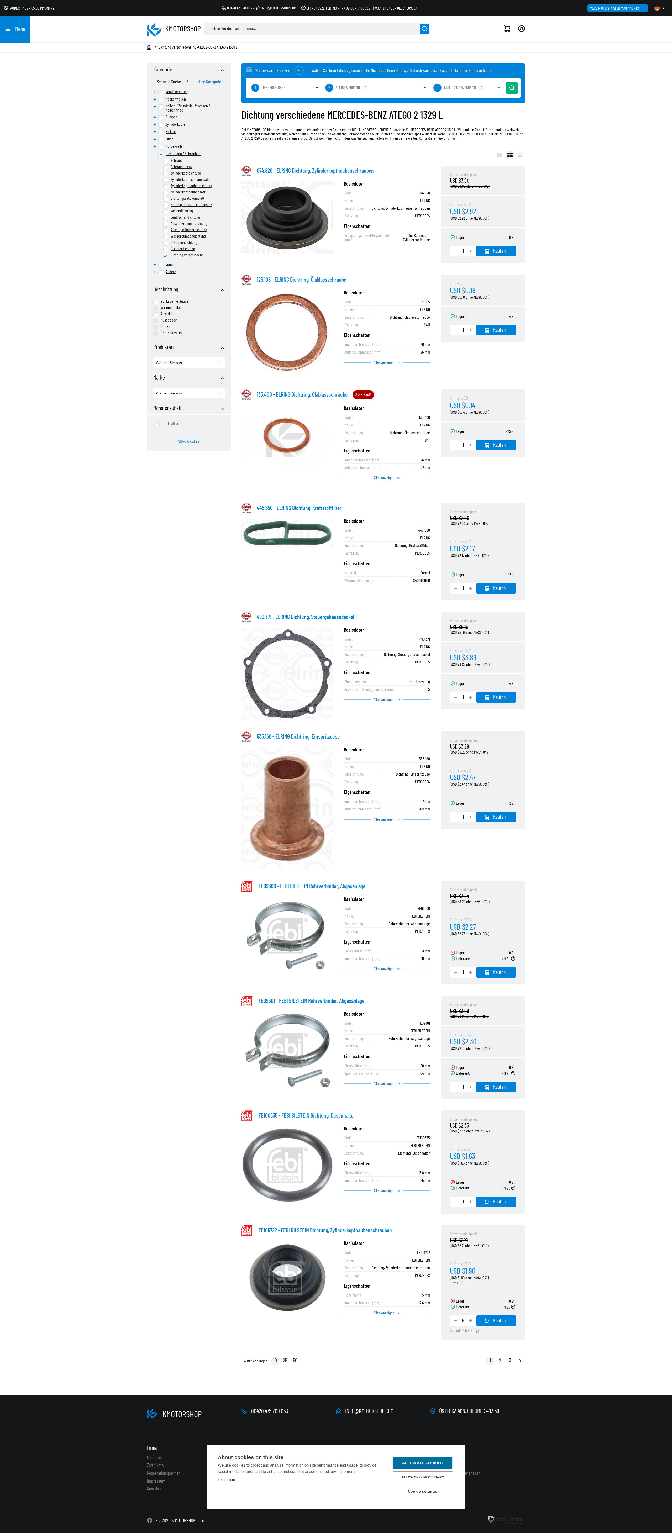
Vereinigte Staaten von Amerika (615, 8)
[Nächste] (520, 1361)
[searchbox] (180, 363)
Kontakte (154, 1489)
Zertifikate (155, 1465)
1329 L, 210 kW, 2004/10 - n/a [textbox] (464, 88)
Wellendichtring (182, 211)
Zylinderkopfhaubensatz (188, 192)
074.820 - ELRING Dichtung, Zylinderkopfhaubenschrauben (315, 171)
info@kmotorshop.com (278, 8)
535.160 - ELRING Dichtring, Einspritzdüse (298, 737)
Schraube (178, 161)
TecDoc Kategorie (207, 82)
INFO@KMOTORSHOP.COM (369, 1411)
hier (452, 138)
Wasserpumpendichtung (188, 236)
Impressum (156, 1481)
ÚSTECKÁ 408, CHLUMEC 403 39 (469, 1411)
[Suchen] (424, 29)
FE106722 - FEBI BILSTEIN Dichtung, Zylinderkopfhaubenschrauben (325, 1230)
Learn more (226, 1480)
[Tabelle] (510, 155)
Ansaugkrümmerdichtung (189, 230)
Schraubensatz (181, 167)
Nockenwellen (176, 99)
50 (295, 1360)
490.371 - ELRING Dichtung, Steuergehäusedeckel (305, 617)
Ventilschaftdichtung (185, 217)
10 (275, 1360)
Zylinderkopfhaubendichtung (191, 186)
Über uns (154, 1457)
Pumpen (171, 117)
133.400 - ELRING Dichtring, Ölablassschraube (302, 395)
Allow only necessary (423, 1477)
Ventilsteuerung (177, 92)
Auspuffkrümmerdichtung (189, 224)
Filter (169, 139)
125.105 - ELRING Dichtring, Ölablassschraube (301, 280)
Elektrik (171, 132)
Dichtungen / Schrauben (183, 154)
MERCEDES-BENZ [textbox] (273, 88)
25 (285, 1360)
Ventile (170, 264)
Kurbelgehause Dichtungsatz (191, 205)
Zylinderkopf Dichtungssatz (190, 179)
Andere (171, 272)
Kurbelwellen (175, 146)
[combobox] (189, 362)
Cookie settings (422, 1491)
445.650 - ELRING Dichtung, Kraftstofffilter (299, 508)
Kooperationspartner (163, 1473)
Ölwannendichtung (184, 242)
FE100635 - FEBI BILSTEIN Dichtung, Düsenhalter (307, 1116)
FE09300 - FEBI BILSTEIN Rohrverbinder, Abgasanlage (312, 886)
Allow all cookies (422, 1463)
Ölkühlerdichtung (183, 249)
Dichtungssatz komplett (187, 198)
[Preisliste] (520, 155)
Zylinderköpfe (175, 124)
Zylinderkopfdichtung (186, 173)
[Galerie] (499, 155)
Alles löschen (189, 441)
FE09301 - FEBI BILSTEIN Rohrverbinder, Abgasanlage (311, 1001)
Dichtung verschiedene (187, 255)
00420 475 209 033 (240, 8)
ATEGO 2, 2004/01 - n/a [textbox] (352, 88)
